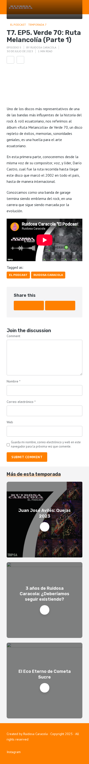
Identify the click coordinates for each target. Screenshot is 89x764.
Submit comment (26, 457)
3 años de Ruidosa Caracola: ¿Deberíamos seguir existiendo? (44, 594)
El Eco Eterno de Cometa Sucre (45, 674)
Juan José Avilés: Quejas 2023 (44, 513)
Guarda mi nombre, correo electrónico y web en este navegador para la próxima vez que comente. (46, 444)
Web (10, 422)
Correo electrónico (21, 402)
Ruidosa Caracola (43, 47)
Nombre (13, 381)
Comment (13, 336)
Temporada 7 (37, 24)
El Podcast (18, 24)
